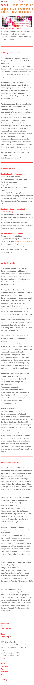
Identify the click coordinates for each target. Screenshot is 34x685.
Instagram (5, 672)
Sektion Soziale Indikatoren (11, 174)
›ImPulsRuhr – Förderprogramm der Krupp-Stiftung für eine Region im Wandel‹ (14, 338)
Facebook (4, 669)
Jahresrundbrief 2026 (22, 241)
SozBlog (4, 680)
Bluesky (4, 664)
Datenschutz (6, 629)
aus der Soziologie (8, 263)
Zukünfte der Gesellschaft (11, 29)
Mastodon (5, 666)
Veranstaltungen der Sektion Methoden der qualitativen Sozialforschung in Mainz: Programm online (17, 217)
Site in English (6, 637)
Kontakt (4, 626)
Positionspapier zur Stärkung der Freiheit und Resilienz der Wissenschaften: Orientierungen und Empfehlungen (16, 106)
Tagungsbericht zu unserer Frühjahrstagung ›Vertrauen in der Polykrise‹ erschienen (14, 179)
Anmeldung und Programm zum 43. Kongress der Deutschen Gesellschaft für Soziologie (16, 60)
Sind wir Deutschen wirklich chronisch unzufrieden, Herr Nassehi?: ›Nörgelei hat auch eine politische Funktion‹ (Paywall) (17, 470)
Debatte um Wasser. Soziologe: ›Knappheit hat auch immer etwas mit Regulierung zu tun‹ (15, 530)
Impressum (5, 623)
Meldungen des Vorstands (11, 53)
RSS (2, 674)
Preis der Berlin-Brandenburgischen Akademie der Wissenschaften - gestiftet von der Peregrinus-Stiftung (16, 292)
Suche (21, 1)
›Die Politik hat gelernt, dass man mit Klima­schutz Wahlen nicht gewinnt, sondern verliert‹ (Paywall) (15, 500)
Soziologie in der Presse (10, 462)
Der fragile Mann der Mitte (11, 589)
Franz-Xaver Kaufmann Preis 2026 (14, 268)
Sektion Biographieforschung (12, 233)
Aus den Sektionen (8, 169)
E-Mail (3, 658)
